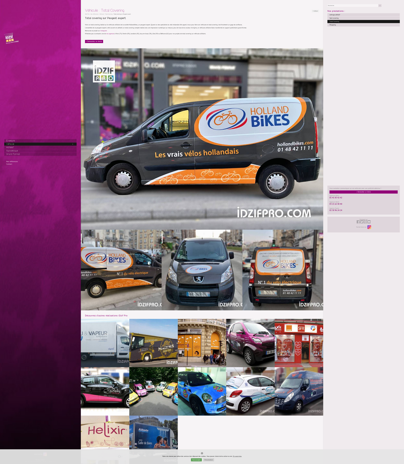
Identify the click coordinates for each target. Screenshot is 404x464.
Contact (9, 164)
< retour (315, 11)
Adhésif (10, 147)
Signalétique (12, 151)
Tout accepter (196, 460)
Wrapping (333, 25)
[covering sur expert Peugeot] (282, 270)
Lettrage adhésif (335, 15)
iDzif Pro (87, 14)
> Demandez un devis (94, 41)
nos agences (110, 34)
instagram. (103, 31)
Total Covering (334, 21)
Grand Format (13, 154)
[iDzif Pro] (11, 38)
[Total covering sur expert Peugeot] (121, 270)
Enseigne (10, 141)
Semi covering (334, 18)
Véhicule (10, 144)
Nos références (12, 161)
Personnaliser (209, 460)
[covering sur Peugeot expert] (202, 270)
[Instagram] (369, 227)
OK (380, 5)
